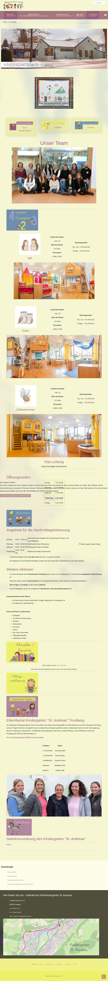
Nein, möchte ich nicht (22, 495)
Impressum (59, 498)
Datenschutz (49, 498)
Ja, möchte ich (6, 495)
